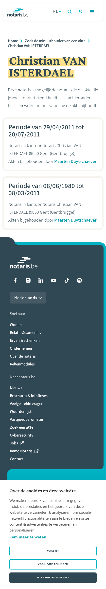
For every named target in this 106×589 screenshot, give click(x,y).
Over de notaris (23, 356)
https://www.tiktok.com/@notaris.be (67, 280)
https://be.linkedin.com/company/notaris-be (41, 280)
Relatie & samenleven (28, 332)
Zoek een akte (21, 427)
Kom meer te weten (27, 536)
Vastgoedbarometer (26, 419)
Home (13, 40)
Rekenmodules (22, 364)
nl (55, 11)
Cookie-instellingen (53, 564)
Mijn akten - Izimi (80, 11)
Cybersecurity (21, 435)
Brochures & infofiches (29, 395)
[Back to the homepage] (17, 11)
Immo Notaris (21, 451)
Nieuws (16, 387)
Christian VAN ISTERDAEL (29, 45)
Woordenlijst (21, 411)
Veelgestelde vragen (26, 403)
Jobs (14, 443)
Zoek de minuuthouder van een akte (55, 40)
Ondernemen (21, 348)
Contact (16, 458)
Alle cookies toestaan (53, 577)
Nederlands (25, 297)
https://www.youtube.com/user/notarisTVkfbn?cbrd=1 (54, 280)
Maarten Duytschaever (75, 161)
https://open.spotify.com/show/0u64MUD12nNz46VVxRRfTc (79, 280)
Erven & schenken (25, 340)
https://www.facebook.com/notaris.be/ (15, 280)
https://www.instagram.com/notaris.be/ (28, 280)
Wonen (16, 324)
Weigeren (53, 550)
